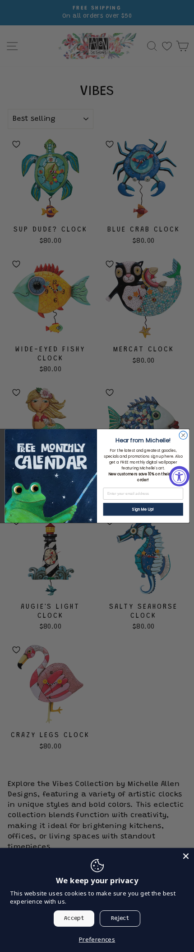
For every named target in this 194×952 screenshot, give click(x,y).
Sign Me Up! (143, 509)
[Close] (185, 856)
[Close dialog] (183, 435)
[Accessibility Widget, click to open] (179, 476)
